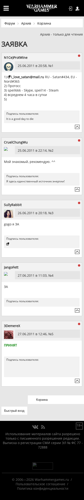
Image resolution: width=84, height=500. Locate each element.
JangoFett (11, 267)
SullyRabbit (13, 204)
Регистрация (78, 9)
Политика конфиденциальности (42, 488)
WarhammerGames (42, 8)
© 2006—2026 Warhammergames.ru (40, 479)
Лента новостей (43, 427)
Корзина (44, 23)
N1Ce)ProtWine (16, 57)
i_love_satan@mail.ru (27, 77)
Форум (9, 23)
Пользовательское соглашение (40, 484)
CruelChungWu (16, 142)
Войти (71, 9)
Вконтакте (35, 427)
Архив (26, 23)
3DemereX (12, 326)
